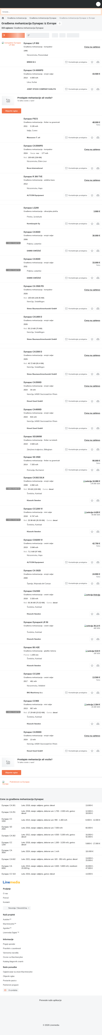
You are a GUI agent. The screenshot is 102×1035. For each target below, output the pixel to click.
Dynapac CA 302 (8, 836)
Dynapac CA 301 (8, 805)
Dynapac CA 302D (32, 571)
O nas (5, 893)
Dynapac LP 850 (31, 43)
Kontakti (6, 902)
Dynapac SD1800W (33, 436)
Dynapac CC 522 (9, 874)
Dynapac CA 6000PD (33, 70)
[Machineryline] (2, 18)
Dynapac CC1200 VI (33, 509)
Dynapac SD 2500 (32, 457)
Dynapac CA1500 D (33, 352)
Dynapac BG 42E (32, 647)
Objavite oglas (11, 111)
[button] (98, 4)
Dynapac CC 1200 (7, 843)
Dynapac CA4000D (33, 409)
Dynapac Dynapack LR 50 (36, 622)
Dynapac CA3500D (33, 382)
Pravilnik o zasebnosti (12, 948)
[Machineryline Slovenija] (17, 4)
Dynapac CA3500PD (33, 146)
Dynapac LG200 (31, 208)
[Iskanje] (98, 11)
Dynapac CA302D (32, 232)
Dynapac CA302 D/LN (34, 478)
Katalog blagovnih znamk (13, 961)
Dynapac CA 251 (8, 812)
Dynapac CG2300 (32, 591)
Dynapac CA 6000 (7, 867)
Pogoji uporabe (9, 944)
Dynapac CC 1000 (7, 820)
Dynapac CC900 (31, 701)
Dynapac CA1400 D (33, 317)
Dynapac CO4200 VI (33, 540)
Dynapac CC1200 (32, 674)
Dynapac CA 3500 (7, 851)
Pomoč (6, 898)
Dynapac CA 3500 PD (34, 286)
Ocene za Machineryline (13, 957)
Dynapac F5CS (31, 119)
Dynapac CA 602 (8, 859)
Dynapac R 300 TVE (33, 177)
